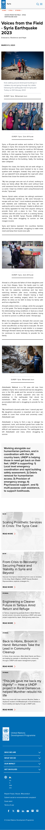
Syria (9, 4)
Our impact (9, 763)
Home (4, 10)
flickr (32, 811)
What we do (10, 758)
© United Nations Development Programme (19, 820)
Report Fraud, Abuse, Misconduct (17, 793)
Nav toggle (41, 4)
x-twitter (13, 811)
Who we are (10, 752)
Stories (18, 10)
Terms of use (9, 805)
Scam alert (8, 801)
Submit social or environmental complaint (20, 797)
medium (37, 811)
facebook (8, 811)
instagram (18, 811)
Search (37, 4)
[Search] (10, 783)
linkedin (23, 811)
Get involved (10, 769)
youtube (28, 811)
